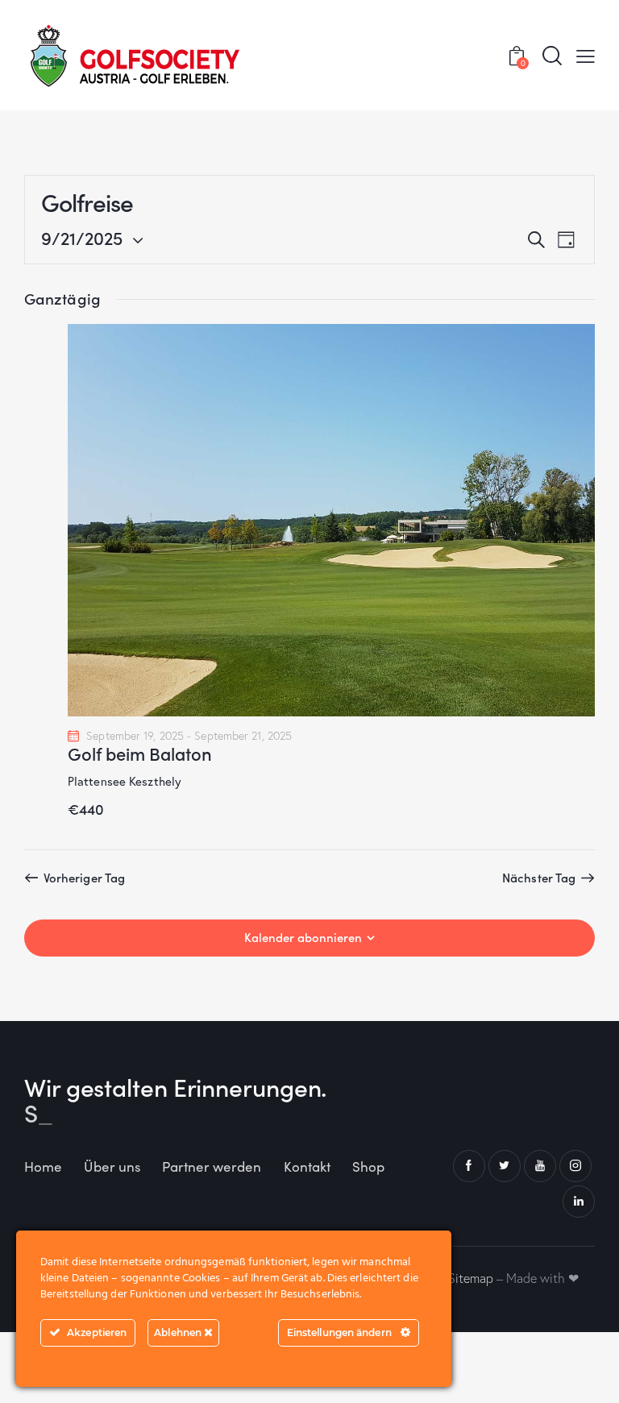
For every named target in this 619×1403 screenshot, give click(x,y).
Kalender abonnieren (303, 937)
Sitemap (470, 1278)
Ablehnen (179, 1332)
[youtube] (540, 1166)
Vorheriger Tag (84, 878)
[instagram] (575, 1166)
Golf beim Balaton (140, 753)
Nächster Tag (538, 878)
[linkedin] (579, 1201)
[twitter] (504, 1166)
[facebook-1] (469, 1166)
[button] (585, 55)
